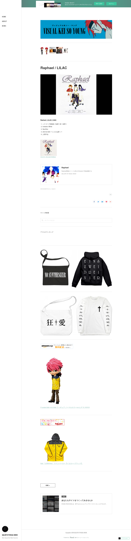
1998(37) (53, 189)
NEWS (4, 26)
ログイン (111, 4)
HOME (4, 17)
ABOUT (4, 21)
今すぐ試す (99, 4)
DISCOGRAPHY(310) (45, 189)
